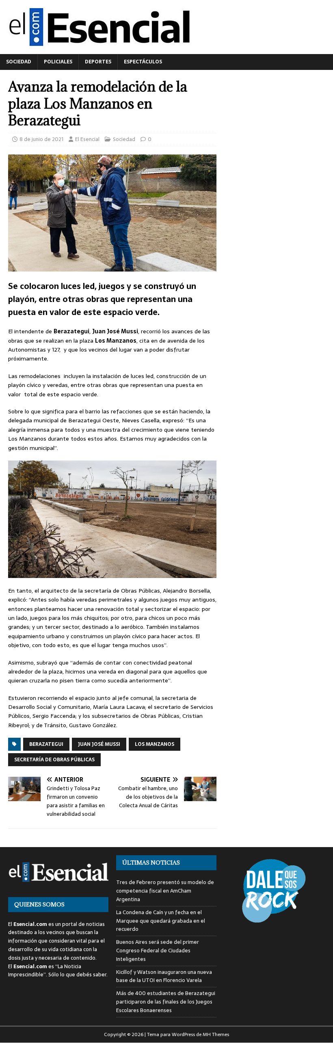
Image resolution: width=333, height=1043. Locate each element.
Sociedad (18, 62)
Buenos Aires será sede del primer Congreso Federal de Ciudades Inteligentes (157, 950)
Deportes (98, 62)
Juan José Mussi (99, 744)
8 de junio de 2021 (41, 139)
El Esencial (87, 139)
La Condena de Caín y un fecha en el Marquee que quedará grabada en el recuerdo (160, 921)
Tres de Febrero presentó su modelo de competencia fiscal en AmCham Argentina (165, 891)
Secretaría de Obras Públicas (54, 760)
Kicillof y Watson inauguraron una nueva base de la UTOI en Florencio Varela (164, 976)
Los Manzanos (154, 744)
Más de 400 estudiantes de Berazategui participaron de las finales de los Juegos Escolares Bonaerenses (165, 1002)
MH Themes (216, 1034)
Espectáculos (143, 62)
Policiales (58, 62)
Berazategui (46, 744)
